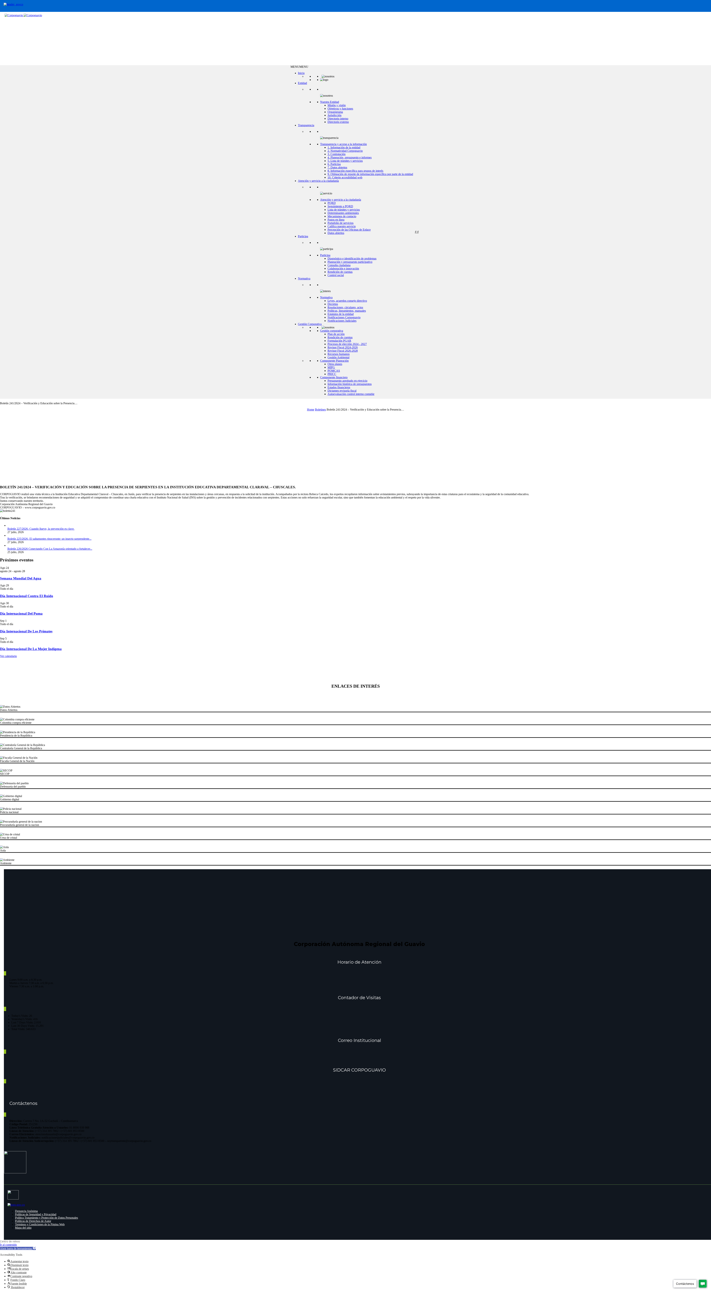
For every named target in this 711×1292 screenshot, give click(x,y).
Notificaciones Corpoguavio (344, 317)
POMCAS (334, 370)
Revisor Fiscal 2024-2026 (343, 347)
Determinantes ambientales (343, 213)
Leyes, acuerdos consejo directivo (347, 300)
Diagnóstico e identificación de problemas (352, 258)
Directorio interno (338, 118)
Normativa (304, 278)
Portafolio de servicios (340, 223)
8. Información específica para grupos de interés (355, 170)
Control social (336, 275)
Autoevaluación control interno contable (351, 394)
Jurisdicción (334, 115)
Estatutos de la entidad (341, 314)
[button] (299, 66)
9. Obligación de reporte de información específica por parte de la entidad (370, 174)
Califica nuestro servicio (342, 226)
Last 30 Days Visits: (23, 1025)
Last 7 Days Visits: (22, 1022)
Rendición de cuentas (340, 271)
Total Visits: (18, 1029)
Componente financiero (334, 377)
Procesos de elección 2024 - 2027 (347, 344)
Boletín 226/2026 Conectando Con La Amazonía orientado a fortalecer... (49, 548)
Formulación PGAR (339, 340)
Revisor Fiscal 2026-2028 (343, 350)
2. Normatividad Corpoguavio (345, 150)
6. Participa (334, 164)
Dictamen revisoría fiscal (342, 390)
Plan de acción (336, 334)
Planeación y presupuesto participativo (350, 261)
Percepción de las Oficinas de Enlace (349, 229)
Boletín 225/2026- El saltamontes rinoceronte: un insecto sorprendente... (49, 538)
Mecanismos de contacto (342, 216)
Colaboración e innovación (343, 268)
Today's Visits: (20, 1015)
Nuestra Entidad (329, 101)
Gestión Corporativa (310, 324)
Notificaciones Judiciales (342, 320)
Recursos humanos (339, 354)
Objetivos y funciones (340, 108)
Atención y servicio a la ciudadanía (318, 180)
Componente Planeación (334, 360)
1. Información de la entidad (344, 147)
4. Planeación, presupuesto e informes (350, 157)
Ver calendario (8, 656)
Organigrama (335, 111)
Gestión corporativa (331, 330)
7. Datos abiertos (337, 167)
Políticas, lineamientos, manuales (347, 310)
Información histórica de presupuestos (350, 384)
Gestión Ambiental (338, 357)
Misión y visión (337, 105)
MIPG (331, 367)
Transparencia (306, 125)
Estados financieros (339, 387)
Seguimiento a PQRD (340, 206)
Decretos (333, 304)
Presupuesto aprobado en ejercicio (347, 380)
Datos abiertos (336, 233)
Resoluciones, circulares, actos (345, 307)
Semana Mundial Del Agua (20, 578)
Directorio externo (338, 121)
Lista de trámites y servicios (344, 209)
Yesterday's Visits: (22, 1019)
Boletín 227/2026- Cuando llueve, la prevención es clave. (40, 528)
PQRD (332, 203)
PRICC (332, 374)
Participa (303, 236)
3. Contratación (337, 154)
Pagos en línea (336, 219)
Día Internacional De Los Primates (26, 631)
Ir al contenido (8, 1244)
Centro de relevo (10, 1241)
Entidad (302, 83)
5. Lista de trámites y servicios (345, 160)
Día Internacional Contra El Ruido (26, 596)
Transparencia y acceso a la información (343, 144)
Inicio (301, 73)
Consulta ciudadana (339, 265)
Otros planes (335, 364)
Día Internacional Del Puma (21, 613)
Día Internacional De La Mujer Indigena (31, 649)
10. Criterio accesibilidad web (345, 177)
